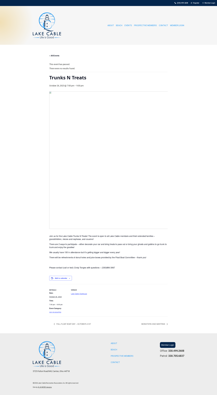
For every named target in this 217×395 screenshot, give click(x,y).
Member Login (210, 3)
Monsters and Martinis (153, 324)
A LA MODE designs (45, 387)
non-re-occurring (55, 312)
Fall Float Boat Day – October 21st (73, 324)
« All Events (54, 55)
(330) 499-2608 (182, 3)
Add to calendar (61, 278)
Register (196, 3)
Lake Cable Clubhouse (79, 294)
